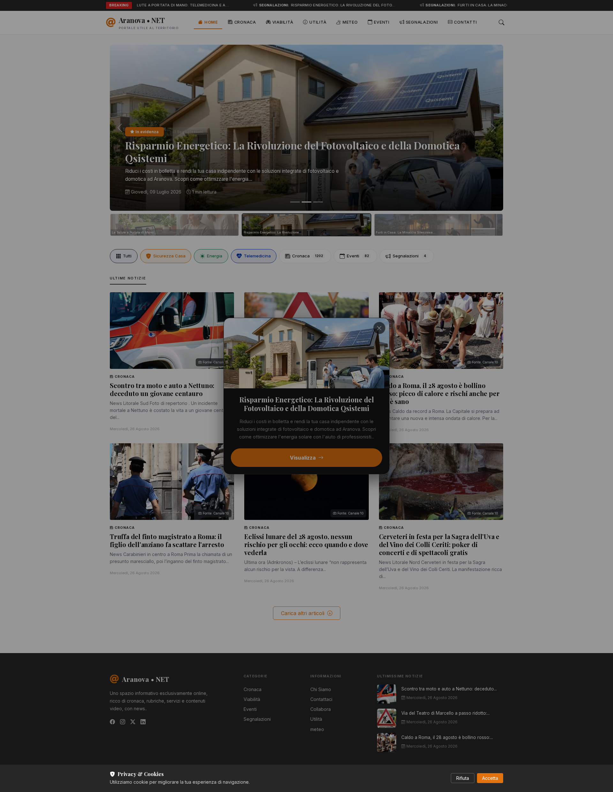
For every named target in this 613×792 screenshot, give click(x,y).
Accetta (490, 778)
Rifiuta (462, 778)
